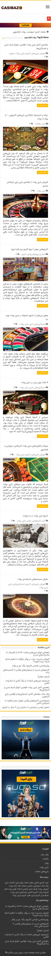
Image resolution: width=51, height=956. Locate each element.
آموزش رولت (43, 889)
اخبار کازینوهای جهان (36, 520)
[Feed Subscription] (3, 38)
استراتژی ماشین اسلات (31, 886)
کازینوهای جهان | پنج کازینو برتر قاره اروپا (29, 249)
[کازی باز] (14, 7)
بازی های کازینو (28, 895)
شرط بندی (33, 889)
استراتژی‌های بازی (38, 324)
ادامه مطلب (42, 105)
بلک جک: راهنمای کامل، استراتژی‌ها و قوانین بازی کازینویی (27, 695)
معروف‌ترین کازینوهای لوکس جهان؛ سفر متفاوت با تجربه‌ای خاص (27, 702)
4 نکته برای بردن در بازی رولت (34, 382)
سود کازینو (44, 882)
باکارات (45, 859)
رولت (11, 886)
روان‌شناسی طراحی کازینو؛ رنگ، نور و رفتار (30, 665)
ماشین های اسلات (31, 882)
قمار (5, 889)
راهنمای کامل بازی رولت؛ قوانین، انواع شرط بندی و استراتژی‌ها (26, 689)
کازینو (37, 895)
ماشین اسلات (22, 889)
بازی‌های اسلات (42, 871)
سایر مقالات (40, 123)
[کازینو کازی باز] (25, 25)
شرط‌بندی (45, 895)
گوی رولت (12, 889)
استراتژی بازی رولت (18, 892)
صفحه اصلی (41, 32)
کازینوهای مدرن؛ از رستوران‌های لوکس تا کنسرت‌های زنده (26, 671)
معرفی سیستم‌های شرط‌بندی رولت (32, 579)
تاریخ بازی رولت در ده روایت (35, 515)
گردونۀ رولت (43, 892)
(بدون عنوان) (43, 676)
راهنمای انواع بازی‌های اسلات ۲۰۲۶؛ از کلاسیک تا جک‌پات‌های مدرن (27, 654)
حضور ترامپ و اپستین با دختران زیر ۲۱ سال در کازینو (25, 707)
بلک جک (45, 854)
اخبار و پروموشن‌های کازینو (34, 254)
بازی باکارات (14, 882)
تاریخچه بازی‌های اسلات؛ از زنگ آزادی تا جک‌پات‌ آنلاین (27, 682)
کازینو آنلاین (32, 892)
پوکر (47, 863)
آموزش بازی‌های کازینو (36, 53)
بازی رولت (20, 53)
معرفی (12, 53)
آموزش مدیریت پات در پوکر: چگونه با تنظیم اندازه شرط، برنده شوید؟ (27, 660)
